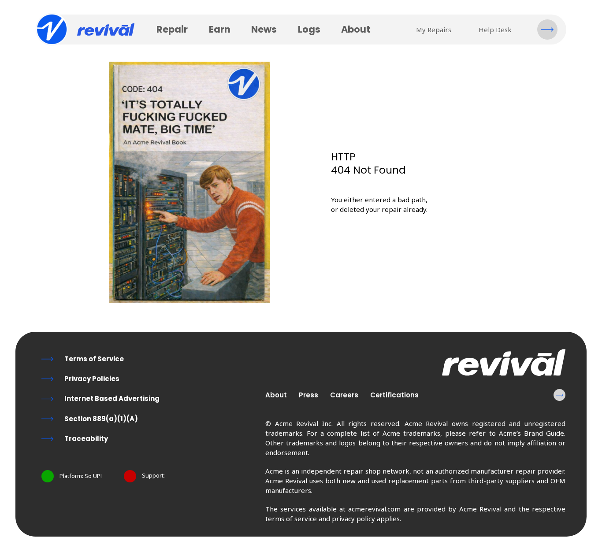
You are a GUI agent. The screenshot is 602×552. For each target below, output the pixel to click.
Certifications (394, 395)
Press (308, 395)
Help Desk (495, 29)
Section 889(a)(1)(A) (101, 418)
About (355, 29)
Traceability (86, 438)
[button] (547, 29)
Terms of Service (94, 358)
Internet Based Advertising (112, 398)
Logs (309, 29)
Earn (219, 29)
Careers (344, 395)
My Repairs (433, 29)
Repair (172, 29)
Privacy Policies (91, 378)
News (264, 29)
